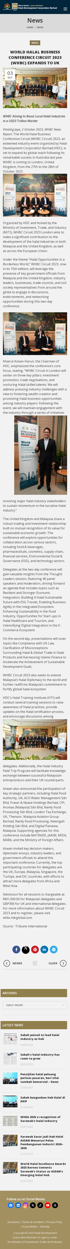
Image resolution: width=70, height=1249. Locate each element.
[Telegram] (54, 949)
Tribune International (31, 926)
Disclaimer (14, 1222)
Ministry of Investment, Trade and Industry (37, 1242)
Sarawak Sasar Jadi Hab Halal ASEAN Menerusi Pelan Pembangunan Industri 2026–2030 (41, 1142)
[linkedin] (44, 949)
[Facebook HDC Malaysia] (11, 1205)
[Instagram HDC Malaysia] (25, 1205)
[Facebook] (16, 949)
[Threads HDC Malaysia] (55, 1205)
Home (30, 27)
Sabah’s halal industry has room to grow (40, 1056)
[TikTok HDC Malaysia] (40, 1205)
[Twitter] (26, 950)
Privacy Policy (54, 1222)
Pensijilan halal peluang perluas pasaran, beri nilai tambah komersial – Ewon (39, 1078)
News (40, 27)
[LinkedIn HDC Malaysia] (18, 1205)
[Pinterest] (35, 949)
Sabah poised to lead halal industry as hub (39, 1037)
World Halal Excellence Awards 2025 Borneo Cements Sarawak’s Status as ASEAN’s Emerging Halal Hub (43, 1169)
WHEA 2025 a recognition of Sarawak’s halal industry (40, 1119)
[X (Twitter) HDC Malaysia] (33, 1205)
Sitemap (45, 1226)
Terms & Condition (33, 1222)
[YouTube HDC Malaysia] (48, 1205)
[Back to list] (35, 963)
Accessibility (30, 1226)
